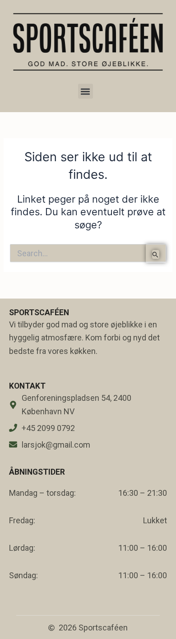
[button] (85, 91)
